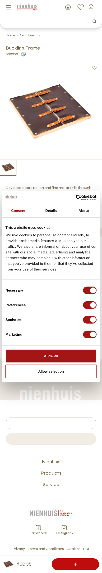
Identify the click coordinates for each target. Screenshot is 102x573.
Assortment (28, 35)
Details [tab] (51, 211)
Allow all (51, 356)
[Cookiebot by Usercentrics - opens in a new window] (76, 197)
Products (51, 473)
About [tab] (84, 211)
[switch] (90, 305)
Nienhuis (51, 462)
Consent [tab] (18, 211)
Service (51, 484)
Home (10, 35)
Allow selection (51, 371)
